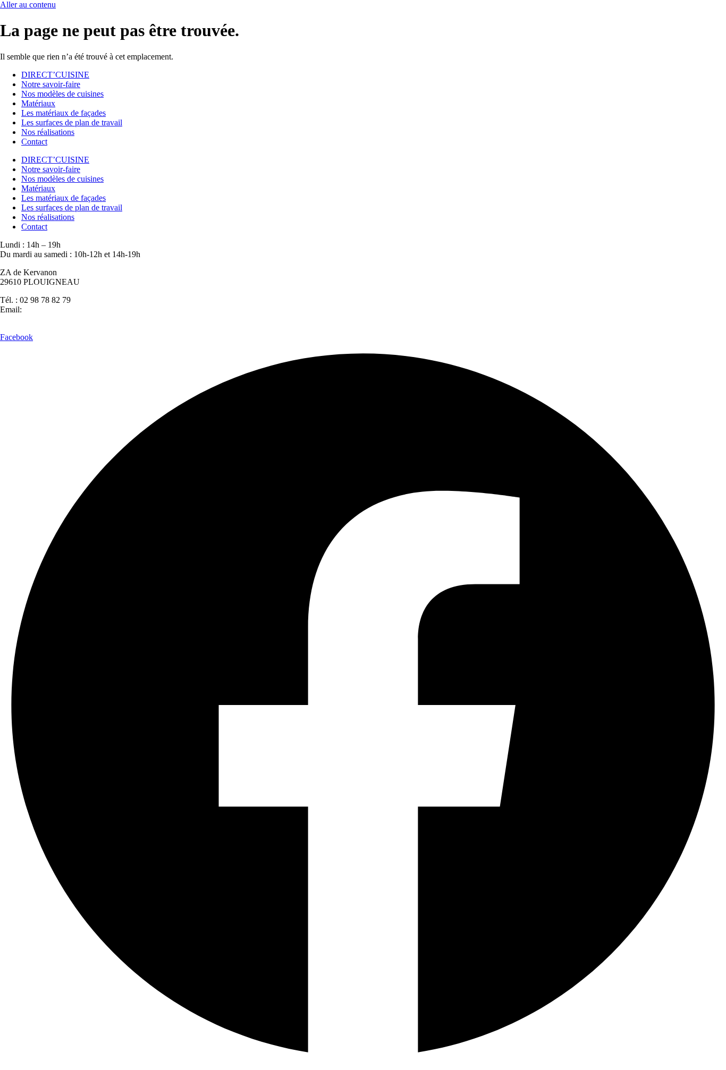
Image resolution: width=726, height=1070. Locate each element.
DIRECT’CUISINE (55, 74)
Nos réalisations (47, 132)
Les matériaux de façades (63, 112)
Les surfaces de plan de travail (71, 122)
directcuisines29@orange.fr (70, 309)
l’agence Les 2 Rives (247, 327)
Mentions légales (426, 327)
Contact (34, 141)
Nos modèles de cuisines (62, 93)
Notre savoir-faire (50, 84)
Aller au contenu (28, 4)
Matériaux (38, 103)
